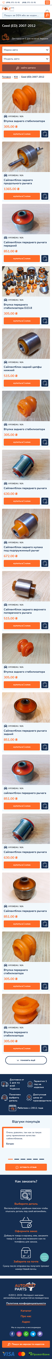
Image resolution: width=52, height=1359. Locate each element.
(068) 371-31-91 (29, 2)
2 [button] (16, 1159)
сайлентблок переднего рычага (25, 793)
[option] (26, 98)
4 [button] (29, 1159)
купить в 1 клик (22, 134)
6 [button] (41, 1159)
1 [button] (10, 1159)
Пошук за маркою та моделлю (28, 1344)
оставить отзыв (28, 1167)
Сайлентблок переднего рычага (25, 488)
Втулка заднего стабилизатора (24, 121)
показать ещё (27, 1060)
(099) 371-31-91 (13, 2)
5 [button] (35, 1159)
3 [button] (23, 1159)
